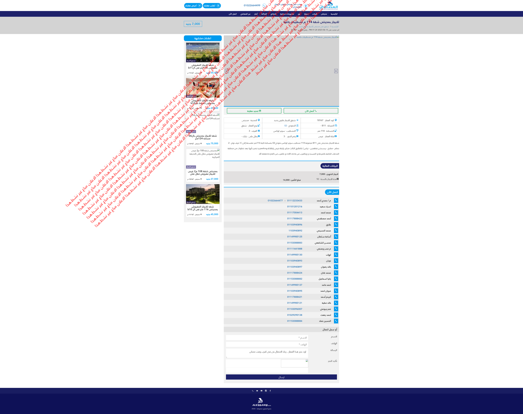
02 (285, 125)
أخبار (256, 14)
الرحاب (314, 14)
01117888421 (294, 296)
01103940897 (294, 266)
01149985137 (294, 285)
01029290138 (294, 315)
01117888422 (294, 218)
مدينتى (324, 14)
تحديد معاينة (253, 111)
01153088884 (294, 321)
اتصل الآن (233, 14)
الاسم (334, 336)
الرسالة (334, 350)
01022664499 (252, 5)
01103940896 (294, 224)
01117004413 (294, 212)
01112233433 (294, 200)
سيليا (306, 14)
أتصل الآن (309, 111)
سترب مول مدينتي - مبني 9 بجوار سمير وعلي (288, 5)
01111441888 (294, 248)
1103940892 (295, 230)
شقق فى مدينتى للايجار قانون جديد (314, 26)
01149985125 (294, 236)
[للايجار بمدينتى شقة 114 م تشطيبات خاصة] (281, 73)
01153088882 (294, 278)
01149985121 (294, 302)
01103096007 (294, 309)
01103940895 (294, 291)
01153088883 (294, 242)
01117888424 (294, 272)
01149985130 (294, 254)
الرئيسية (334, 14)
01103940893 (294, 260)
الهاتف (334, 343)
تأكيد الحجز (332, 361)
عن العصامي (245, 14)
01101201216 (294, 206)
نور (299, 14)
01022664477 (275, 200)
